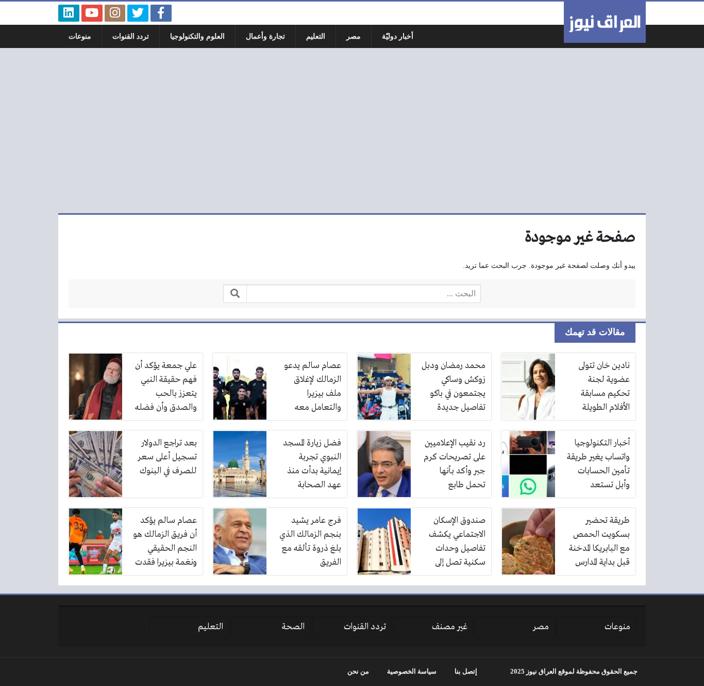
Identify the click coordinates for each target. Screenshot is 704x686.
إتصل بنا (466, 671)
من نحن (358, 671)
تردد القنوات (130, 36)
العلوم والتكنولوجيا (197, 36)
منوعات (80, 36)
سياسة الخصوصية (412, 671)
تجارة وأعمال (265, 36)
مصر (353, 36)
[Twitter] (137, 13)
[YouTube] (92, 13)
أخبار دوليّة (397, 36)
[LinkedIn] (68, 13)
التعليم (315, 36)
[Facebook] (161, 13)
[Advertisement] (352, 130)
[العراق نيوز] (605, 22)
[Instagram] (115, 13)
